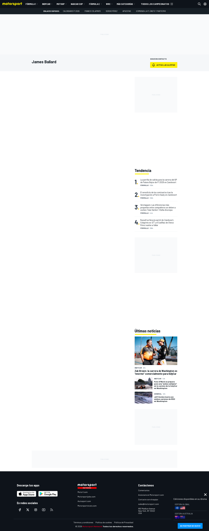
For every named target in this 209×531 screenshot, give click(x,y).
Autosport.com (84, 501)
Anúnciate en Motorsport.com (151, 495)
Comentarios (143, 490)
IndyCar (46, 4)
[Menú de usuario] (205, 4)
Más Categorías (125, 4)
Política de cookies (104, 522)
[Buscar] (199, 4)
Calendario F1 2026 (71, 11)
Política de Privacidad (123, 522)
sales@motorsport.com (148, 504)
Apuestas (127, 11)
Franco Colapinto (93, 11)
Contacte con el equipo (148, 499)
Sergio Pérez (111, 11)
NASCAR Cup (77, 4)
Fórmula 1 (31, 4)
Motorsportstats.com (87, 505)
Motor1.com (83, 492)
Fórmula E (94, 4)
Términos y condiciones (83, 522)
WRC (108, 4)
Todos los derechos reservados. (118, 526)
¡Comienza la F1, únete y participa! (151, 11)
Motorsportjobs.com (86, 496)
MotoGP (61, 4)
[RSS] (51, 510)
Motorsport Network (92, 526)
